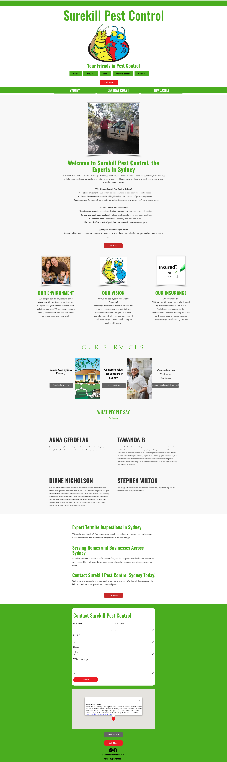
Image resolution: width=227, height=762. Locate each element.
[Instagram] (111, 750)
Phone (76, 647)
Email (76, 635)
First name (78, 623)
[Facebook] (115, 750)
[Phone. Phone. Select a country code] (77, 652)
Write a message (80, 659)
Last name (119, 623)
